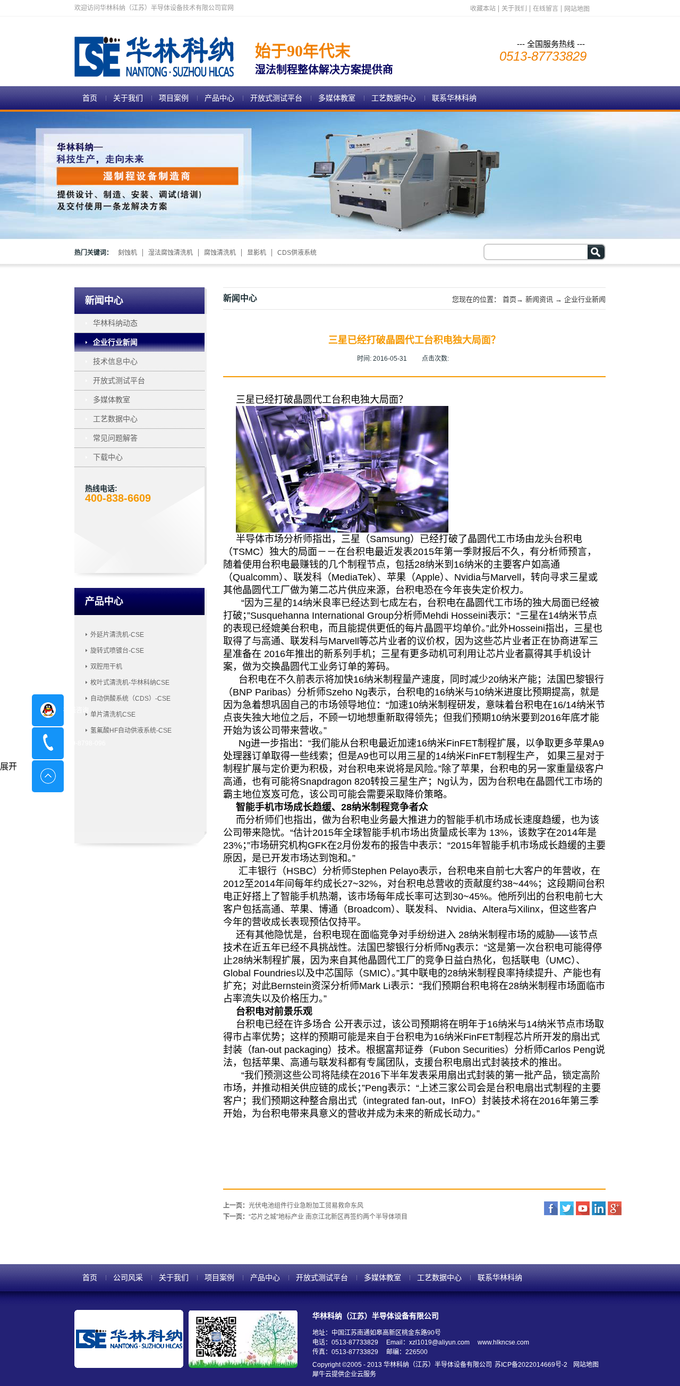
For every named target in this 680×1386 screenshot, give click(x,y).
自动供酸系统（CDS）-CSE (130, 698)
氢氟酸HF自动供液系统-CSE (131, 730)
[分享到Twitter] (567, 1208)
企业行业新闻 (585, 299)
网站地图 (584, 1364)
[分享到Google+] (615, 1208)
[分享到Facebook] (551, 1208)
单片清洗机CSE (112, 714)
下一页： (315, 1217)
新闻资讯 (539, 299)
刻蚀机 (127, 252)
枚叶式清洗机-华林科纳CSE (129, 682)
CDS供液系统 (297, 252)
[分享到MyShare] (583, 1208)
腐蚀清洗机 (220, 252)
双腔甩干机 (106, 666)
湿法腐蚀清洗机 (170, 252)
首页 (89, 98)
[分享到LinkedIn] (599, 1208)
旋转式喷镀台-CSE (117, 650)
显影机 (256, 252)
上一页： (293, 1205)
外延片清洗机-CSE (117, 634)
